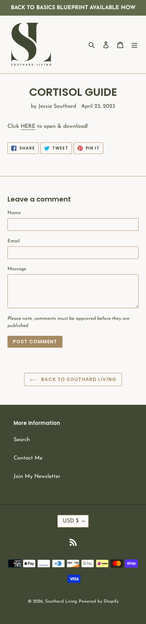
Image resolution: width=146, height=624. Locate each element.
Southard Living (61, 601)
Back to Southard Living (78, 379)
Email (13, 241)
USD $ (71, 521)
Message (16, 269)
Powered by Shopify (98, 601)
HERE (28, 126)
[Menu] (134, 44)
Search (22, 440)
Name (14, 212)
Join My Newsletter (37, 476)
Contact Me (28, 458)
